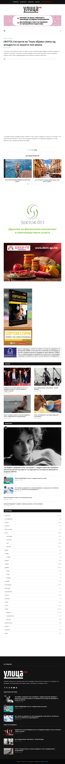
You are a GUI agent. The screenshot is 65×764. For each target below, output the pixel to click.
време (33, 550)
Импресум (15, 1)
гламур (33, 553)
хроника (33, 546)
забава (33, 564)
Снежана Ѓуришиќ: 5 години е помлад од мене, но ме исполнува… (24, 504)
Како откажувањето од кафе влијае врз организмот (46, 415)
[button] (6, 171)
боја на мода (33, 529)
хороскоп (33, 629)
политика (33, 539)
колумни (33, 581)
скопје (33, 602)
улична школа (33, 623)
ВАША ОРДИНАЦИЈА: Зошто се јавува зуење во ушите (31, 478)
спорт (33, 605)
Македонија (33, 584)
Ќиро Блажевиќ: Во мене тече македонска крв (18, 497)
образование (33, 591)
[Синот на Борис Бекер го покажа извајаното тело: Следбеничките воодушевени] (17, 404)
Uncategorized (33, 519)
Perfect (46, 761)
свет (33, 543)
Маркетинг (31, 1)
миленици (33, 588)
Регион (33, 595)
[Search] (60, 30)
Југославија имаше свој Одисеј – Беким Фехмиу (46, 388)
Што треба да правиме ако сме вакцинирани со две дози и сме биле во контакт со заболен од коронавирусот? (37, 488)
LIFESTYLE (33, 515)
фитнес (33, 626)
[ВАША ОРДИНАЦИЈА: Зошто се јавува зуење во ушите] (8, 481)
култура (33, 619)
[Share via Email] (36, 150)
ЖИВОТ (33, 560)
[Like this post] (29, 150)
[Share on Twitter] (32, 150)
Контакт (37, 1)
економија (33, 536)
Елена (33, 571)
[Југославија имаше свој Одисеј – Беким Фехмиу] (47, 377)
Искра (33, 574)
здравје (33, 567)
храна (33, 633)
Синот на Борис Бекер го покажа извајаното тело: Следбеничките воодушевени (17, 415)
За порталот (23, 1)
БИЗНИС (33, 526)
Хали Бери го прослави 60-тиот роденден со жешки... (47, 180)
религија (33, 598)
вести (33, 533)
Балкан (33, 522)
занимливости (33, 616)
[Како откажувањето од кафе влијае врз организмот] (47, 404)
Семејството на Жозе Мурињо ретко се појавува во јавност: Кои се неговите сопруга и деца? (15, 389)
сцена (33, 609)
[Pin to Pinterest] (34, 150)
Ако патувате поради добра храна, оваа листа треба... (18, 180)
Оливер (33, 578)
